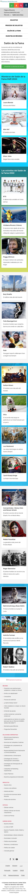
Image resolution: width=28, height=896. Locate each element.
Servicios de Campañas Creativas (13, 742)
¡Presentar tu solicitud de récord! (14, 66)
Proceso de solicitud (10, 699)
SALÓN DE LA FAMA (14, 31)
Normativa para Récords (11, 726)
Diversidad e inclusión (10, 838)
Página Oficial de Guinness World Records (12, 11)
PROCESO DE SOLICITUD (14, 25)
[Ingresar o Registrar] (16, 5)
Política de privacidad (10, 841)
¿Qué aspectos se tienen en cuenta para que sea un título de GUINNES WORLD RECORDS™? (14, 721)
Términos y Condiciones (11, 844)
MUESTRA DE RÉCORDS (14, 36)
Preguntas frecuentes (10, 729)
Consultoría (7, 696)
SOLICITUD (14, 20)
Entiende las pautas (10, 711)
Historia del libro (8, 791)
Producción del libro (10, 799)
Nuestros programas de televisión (14, 777)
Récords (6, 15)
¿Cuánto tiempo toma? (10, 703)
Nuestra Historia (8, 823)
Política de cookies (9, 847)
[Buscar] (21, 5)
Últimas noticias (8, 807)
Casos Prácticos (8, 773)
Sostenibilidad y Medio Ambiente (13, 835)
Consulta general (9, 850)
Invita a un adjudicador (11, 693)
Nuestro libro (8, 785)
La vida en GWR (8, 827)
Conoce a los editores (10, 788)
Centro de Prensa (9, 815)
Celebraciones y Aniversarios (12, 755)
